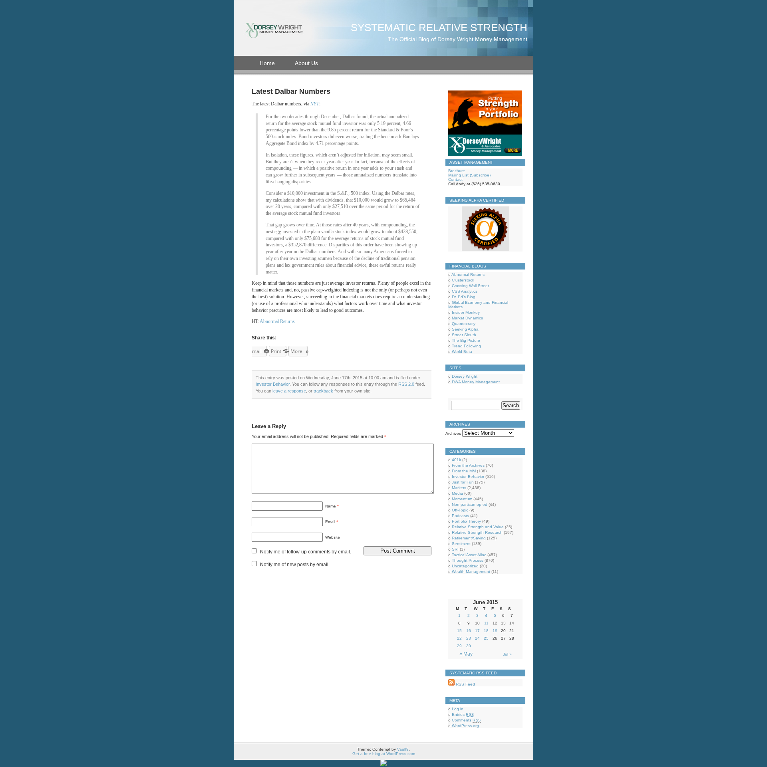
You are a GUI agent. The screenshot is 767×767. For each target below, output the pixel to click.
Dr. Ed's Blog (463, 297)
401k (456, 460)
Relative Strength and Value (478, 527)
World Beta (462, 351)
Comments (466, 720)
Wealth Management (471, 571)
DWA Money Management (476, 382)
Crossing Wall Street (470, 285)
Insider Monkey (466, 312)
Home (267, 63)
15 (459, 630)
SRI (455, 549)
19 (495, 630)
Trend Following (466, 346)
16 (468, 630)
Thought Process (467, 560)
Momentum (462, 499)
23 (468, 638)
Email (331, 521)
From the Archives (468, 465)
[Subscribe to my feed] (451, 684)
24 (477, 638)
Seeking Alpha (465, 329)
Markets (459, 488)
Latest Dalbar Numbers (291, 91)
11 (486, 623)
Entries (463, 714)
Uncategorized (465, 566)
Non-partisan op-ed (469, 504)
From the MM (464, 471)
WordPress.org (465, 725)
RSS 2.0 (406, 384)
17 (477, 630)
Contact (455, 179)
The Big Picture (466, 340)
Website (332, 537)
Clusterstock (463, 280)
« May (466, 654)
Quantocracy (463, 323)
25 (486, 638)
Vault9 (403, 749)
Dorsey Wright (464, 376)
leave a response (289, 390)
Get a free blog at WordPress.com (383, 753)
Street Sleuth (464, 335)
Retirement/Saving (469, 538)
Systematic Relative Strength (439, 28)
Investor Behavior (273, 384)
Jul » (507, 654)
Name (332, 506)
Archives (453, 433)
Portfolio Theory (466, 521)
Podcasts (460, 515)
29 (459, 646)
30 (468, 646)
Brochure (456, 170)
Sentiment (461, 543)
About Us (306, 63)
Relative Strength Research (477, 532)
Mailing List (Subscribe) (469, 175)
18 (486, 630)
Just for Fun (463, 482)
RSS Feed (465, 684)
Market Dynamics (467, 318)
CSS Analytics (464, 291)
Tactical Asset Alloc (469, 555)
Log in (457, 709)
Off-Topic (460, 510)
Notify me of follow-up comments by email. (305, 552)
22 (459, 638)
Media (457, 493)
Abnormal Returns (277, 321)
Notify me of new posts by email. (295, 564)
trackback (323, 390)
